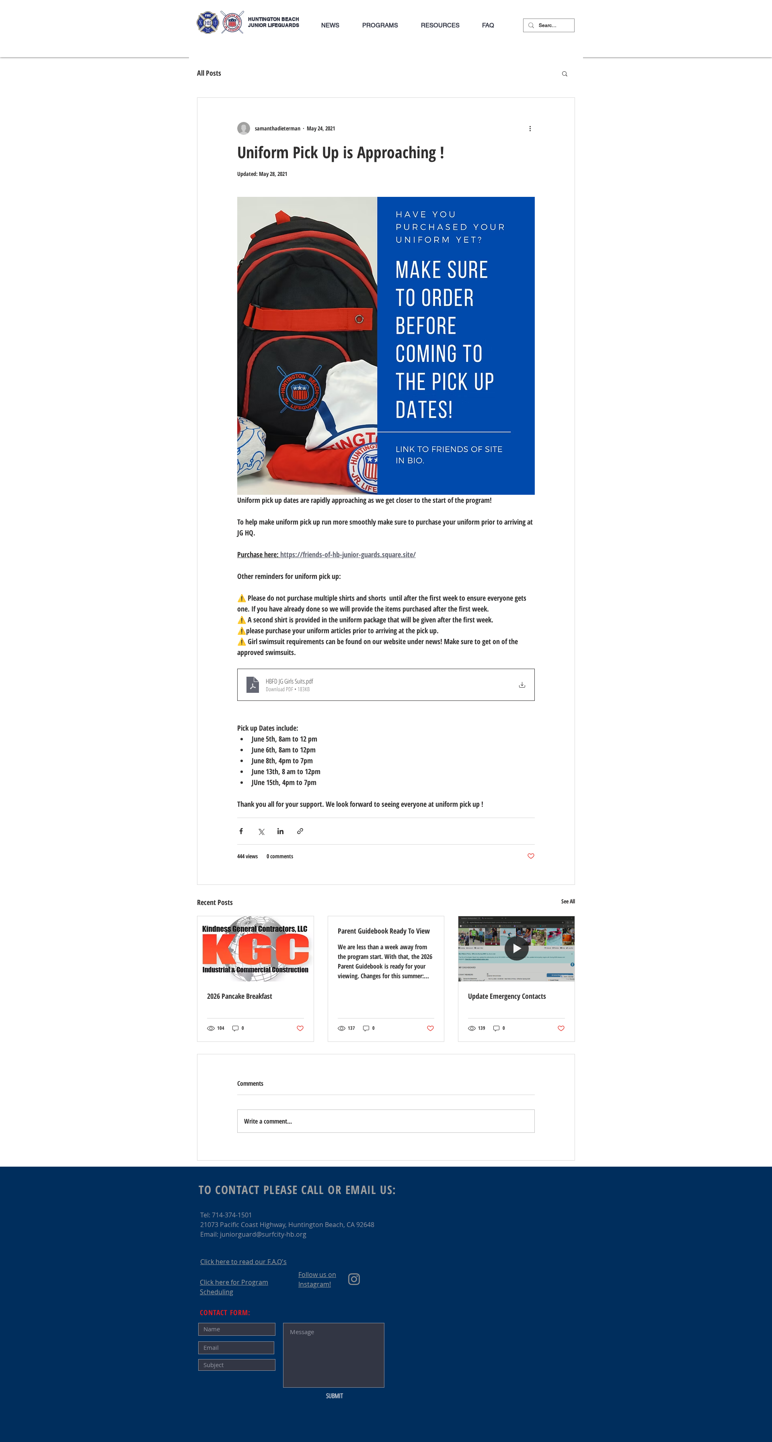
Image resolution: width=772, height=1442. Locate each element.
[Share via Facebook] (241, 831)
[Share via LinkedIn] (280, 831)
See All (568, 901)
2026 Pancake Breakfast (239, 996)
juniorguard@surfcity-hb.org (263, 1234)
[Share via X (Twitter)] (261, 831)
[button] (380, 25)
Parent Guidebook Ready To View (384, 931)
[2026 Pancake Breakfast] (255, 948)
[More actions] (530, 128)
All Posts (209, 73)
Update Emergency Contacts (507, 996)
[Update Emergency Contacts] (516, 948)
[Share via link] (300, 831)
